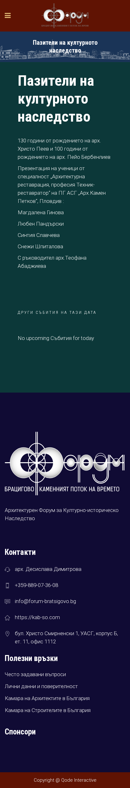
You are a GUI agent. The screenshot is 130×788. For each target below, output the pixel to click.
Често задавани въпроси (35, 674)
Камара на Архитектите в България (47, 698)
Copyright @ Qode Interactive (65, 780)
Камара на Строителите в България (48, 710)
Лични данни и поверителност (41, 686)
